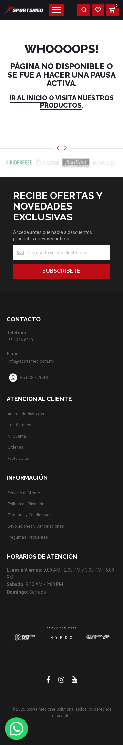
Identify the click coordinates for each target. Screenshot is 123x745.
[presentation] (58, 148)
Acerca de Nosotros (26, 414)
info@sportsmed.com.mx (31, 361)
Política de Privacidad (27, 504)
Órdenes (15, 447)
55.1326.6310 (20, 340)
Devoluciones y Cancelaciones (36, 526)
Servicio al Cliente (24, 493)
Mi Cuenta (17, 436)
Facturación (18, 458)
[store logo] (24, 10)
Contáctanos (19, 425)
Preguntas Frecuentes (28, 537)
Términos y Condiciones (29, 515)
